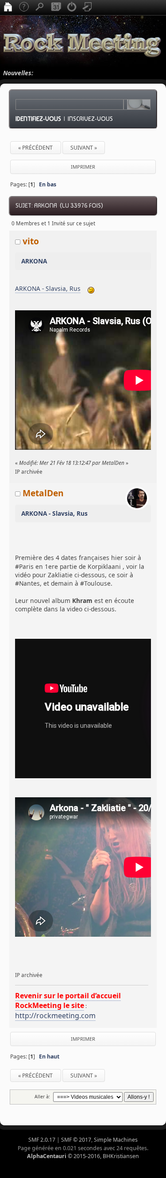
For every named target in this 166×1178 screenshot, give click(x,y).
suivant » (83, 147)
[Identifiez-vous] (72, 7)
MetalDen (43, 493)
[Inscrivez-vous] (88, 7)
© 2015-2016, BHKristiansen (83, 1156)
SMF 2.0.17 (41, 1139)
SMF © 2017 (76, 1139)
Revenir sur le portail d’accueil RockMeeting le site (68, 1000)
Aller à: (42, 1096)
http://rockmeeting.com (55, 1015)
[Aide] (24, 7)
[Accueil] (8, 7)
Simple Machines (116, 1139)
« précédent (35, 147)
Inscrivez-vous (90, 118)
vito (31, 241)
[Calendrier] (56, 7)
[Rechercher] (40, 7)
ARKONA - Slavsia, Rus (48, 288)
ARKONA (34, 261)
